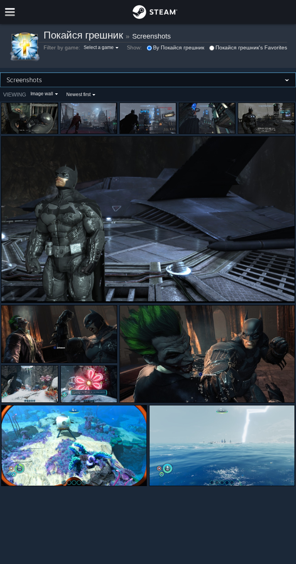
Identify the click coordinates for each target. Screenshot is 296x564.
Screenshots (151, 36)
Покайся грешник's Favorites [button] (251, 47)
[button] (102, 47)
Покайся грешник (83, 35)
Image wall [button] (41, 93)
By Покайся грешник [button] (178, 47)
